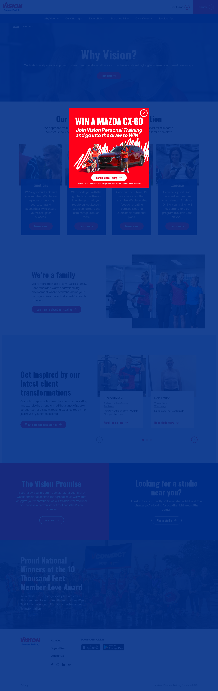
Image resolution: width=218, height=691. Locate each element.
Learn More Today (106, 178)
